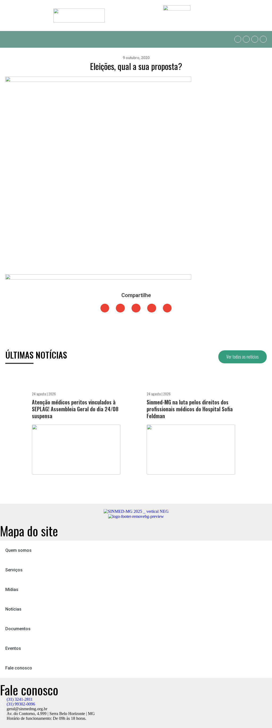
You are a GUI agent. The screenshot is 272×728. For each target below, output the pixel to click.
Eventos (13, 648)
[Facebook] (246, 39)
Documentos (18, 628)
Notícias (13, 609)
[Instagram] (254, 39)
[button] (9, 39)
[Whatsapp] (237, 39)
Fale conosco (18, 667)
